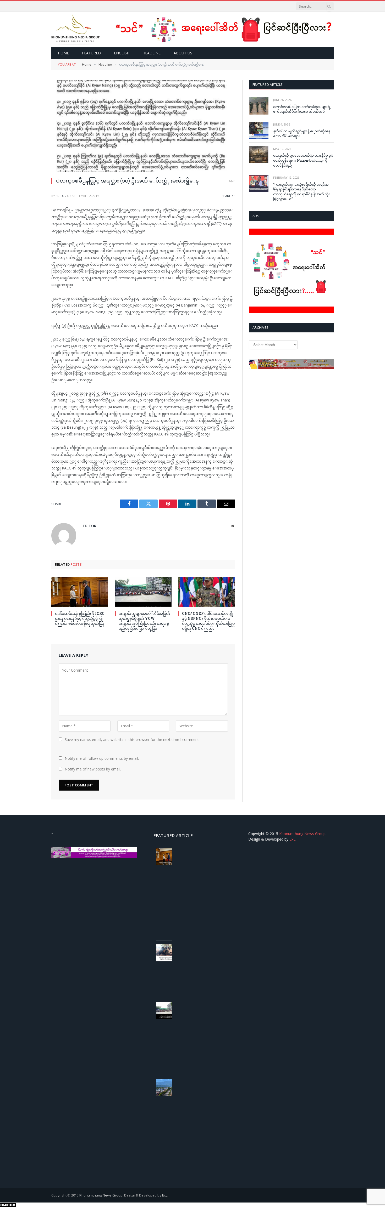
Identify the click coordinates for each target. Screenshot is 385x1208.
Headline (151, 52)
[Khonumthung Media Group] (75, 29)
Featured (91, 52)
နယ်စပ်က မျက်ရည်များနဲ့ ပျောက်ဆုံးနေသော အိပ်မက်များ (301, 133)
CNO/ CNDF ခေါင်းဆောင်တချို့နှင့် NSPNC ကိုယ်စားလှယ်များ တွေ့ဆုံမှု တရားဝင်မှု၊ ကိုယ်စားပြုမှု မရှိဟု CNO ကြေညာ (208, 621)
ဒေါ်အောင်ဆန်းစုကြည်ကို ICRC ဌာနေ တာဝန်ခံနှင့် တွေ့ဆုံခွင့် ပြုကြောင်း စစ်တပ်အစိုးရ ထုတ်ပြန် (79, 618)
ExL (292, 839)
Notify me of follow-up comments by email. (102, 758)
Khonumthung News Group (302, 833)
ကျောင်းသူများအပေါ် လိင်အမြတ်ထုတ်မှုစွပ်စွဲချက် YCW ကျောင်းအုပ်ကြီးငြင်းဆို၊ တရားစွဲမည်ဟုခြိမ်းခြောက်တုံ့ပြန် (144, 621)
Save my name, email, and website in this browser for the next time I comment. (132, 739)
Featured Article (267, 84)
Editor (61, 196)
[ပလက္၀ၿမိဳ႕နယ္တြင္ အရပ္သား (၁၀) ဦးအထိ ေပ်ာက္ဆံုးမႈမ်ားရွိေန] (143, 126)
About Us (183, 52)
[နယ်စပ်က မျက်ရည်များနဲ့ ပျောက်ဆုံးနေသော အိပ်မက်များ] (258, 130)
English (121, 52)
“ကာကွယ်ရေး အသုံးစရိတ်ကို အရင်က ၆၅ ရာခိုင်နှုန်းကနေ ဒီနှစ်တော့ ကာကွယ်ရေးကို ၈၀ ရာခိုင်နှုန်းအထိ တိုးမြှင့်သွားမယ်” (301, 191)
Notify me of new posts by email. (93, 769)
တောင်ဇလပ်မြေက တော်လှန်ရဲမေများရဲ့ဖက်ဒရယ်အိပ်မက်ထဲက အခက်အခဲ (302, 109)
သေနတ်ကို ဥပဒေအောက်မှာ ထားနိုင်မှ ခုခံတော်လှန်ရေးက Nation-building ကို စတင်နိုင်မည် (303, 160)
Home (63, 52)
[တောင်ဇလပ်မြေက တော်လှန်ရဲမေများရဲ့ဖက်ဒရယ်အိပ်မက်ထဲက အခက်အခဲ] (258, 105)
